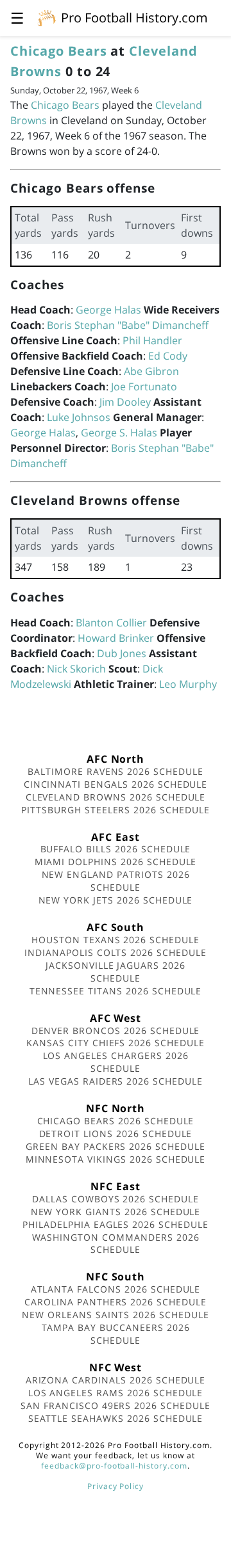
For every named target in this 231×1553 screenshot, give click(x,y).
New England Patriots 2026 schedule (116, 880)
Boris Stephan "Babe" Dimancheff (128, 325)
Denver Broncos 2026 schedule (115, 1030)
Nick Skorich (76, 669)
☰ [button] (17, 17)
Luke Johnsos (78, 417)
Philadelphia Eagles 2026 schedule (115, 1224)
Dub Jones (121, 653)
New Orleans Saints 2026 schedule (115, 1315)
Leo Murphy (188, 684)
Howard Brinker (116, 638)
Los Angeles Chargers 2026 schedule (116, 1061)
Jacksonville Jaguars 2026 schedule (115, 971)
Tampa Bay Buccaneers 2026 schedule (116, 1333)
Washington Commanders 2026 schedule (116, 1243)
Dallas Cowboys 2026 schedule (115, 1199)
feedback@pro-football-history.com (114, 1465)
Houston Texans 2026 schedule (115, 940)
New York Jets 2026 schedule (115, 900)
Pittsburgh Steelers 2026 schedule (115, 810)
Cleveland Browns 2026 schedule (116, 797)
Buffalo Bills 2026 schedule (115, 849)
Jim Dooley (125, 402)
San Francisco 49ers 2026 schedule (115, 1405)
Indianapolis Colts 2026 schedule (115, 952)
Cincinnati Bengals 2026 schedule (116, 784)
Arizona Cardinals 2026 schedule (116, 1380)
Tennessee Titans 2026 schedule (116, 991)
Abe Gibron (151, 371)
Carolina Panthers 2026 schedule (115, 1302)
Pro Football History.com (134, 17)
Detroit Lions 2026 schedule (116, 1133)
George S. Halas (119, 433)
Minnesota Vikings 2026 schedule (116, 1159)
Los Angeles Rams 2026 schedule (115, 1393)
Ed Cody (167, 356)
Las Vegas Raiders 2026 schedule (115, 1081)
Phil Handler (152, 340)
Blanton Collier (111, 623)
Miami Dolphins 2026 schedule (116, 862)
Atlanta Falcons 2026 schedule (116, 1289)
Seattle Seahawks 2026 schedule (115, 1418)
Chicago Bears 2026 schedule (115, 1121)
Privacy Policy (115, 1486)
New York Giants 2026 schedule (116, 1212)
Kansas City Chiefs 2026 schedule (115, 1043)
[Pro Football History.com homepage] (46, 17)
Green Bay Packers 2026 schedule (115, 1146)
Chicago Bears (58, 51)
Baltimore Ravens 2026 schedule (115, 771)
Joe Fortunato (144, 386)
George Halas (108, 310)
